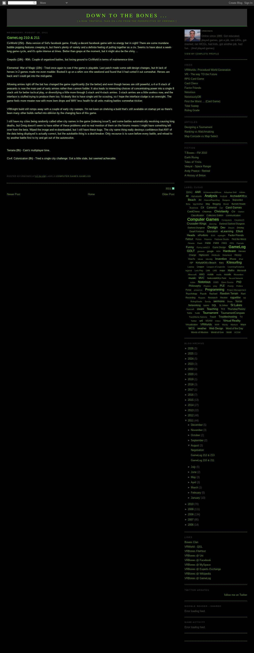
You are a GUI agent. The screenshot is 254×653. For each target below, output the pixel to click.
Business (194, 208)
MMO (202, 274)
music (192, 278)
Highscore (204, 255)
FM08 (208, 243)
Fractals (240, 243)
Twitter (194, 321)
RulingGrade (196, 301)
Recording (190, 297)
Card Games (234, 207)
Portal (188, 290)
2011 (191, 420)
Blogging (217, 204)
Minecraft (192, 274)
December (197, 424)
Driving (240, 227)
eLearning (227, 231)
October (196, 435)
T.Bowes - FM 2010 (196, 152)
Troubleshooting (228, 316)
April (194, 482)
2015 (191, 399)
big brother (198, 204)
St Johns (223, 305)
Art (200, 200)
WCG (192, 328)
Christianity (221, 211)
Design (213, 227)
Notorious (190, 92)
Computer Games (67, 176)
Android (223, 196)
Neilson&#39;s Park (216, 278)
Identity (209, 259)
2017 (191, 389)
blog (208, 204)
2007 (191, 519)
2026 (191, 348)
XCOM (237, 332)
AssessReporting (212, 200)
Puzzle (203, 293)
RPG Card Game (194, 78)
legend (189, 270)
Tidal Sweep (192, 105)
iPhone (233, 259)
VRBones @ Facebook (198, 560)
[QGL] (189, 192)
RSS (169, 188)
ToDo (189, 313)
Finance (208, 239)
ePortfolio (203, 235)
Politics (239, 286)
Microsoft (241, 270)
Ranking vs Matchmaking (199, 131)
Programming (214, 289)
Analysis (211, 196)
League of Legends (216, 267)
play (215, 286)
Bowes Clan (191, 542)
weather (201, 328)
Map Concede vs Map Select (201, 136)
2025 (191, 353)
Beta (188, 204)
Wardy (225, 325)
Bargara (226, 200)
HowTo (191, 259)
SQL (214, 305)
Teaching (212, 308)
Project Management (236, 290)
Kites (221, 263)
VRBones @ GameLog (198, 578)
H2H (218, 251)
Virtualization (192, 324)
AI (187, 196)
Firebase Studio (222, 239)
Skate (230, 301)
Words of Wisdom (199, 332)
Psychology (191, 293)
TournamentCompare (233, 312)
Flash (199, 243)
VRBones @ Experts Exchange (203, 569)
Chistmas (207, 211)
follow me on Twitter (235, 594)
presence (198, 290)
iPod (241, 259)
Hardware (229, 251)
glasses (200, 251)
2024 (191, 358)
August (195, 445)
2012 (191, 415)
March (195, 487)
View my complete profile (202, 54)
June (194, 472)
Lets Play (199, 270)
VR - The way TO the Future (201, 74)
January (196, 497)
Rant (243, 293)
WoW (229, 332)
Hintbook (216, 255)
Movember (238, 274)
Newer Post (13, 194)
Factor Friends (193, 87)
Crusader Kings (196, 223)
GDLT (191, 251)
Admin (242, 192)
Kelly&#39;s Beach (206, 262)
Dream (231, 228)
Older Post (168, 194)
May (194, 477)
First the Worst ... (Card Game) (202, 101)
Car (221, 208)
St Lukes (236, 305)
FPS (232, 243)
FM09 (216, 243)
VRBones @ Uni (194, 555)
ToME (197, 313)
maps (222, 270)
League (200, 266)
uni (201, 320)
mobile (210, 274)
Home (91, 194)
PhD (238, 282)
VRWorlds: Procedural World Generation (208, 69)
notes (192, 282)
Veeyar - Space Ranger (198, 166)
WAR (217, 325)
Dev (222, 227)
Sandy (208, 301)
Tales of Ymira (193, 161)
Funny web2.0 (203, 247)
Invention (221, 258)
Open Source (227, 282)
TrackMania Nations (198, 317)
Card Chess (191, 83)
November (197, 430)
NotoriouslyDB (193, 96)
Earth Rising (192, 157)
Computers (227, 220)
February (196, 492)
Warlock (234, 325)
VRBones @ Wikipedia (198, 573)
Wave (243, 324)
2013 (191, 410)
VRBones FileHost (195, 551)
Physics (207, 286)
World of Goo (217, 332)
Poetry (231, 286)
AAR (198, 192)
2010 (191, 504)
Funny (190, 247)
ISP (191, 263)
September (197, 440)
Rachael (213, 293)
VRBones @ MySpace (198, 564)
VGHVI (209, 321)
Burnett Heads (238, 204)
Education (212, 231)
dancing (212, 224)
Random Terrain (229, 293)
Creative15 (239, 220)
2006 (191, 524)
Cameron (212, 207)
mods (218, 274)
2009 (191, 509)
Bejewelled (238, 200)
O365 (215, 282)
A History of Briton (195, 175)
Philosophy (195, 285)
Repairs (201, 298)
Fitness (191, 243)
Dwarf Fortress (197, 231)
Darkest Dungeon (196, 227)
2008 (191, 514)
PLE (222, 285)
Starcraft (190, 309)
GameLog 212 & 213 (203, 455)
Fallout (189, 239)
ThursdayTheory (236, 309)
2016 (191, 394)
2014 (191, 405)
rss (244, 298)
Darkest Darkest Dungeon (232, 223)
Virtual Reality (232, 320)
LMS (215, 270)
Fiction (199, 239)
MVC (201, 278)
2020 (191, 374)
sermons (219, 301)
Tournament (210, 312)
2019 (191, 379)
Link (208, 270)
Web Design (216, 328)
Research (212, 297)
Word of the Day (234, 328)
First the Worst (239, 239)
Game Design (219, 247)
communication (233, 215)
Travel (213, 317)
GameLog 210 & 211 (23, 38)
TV (241, 317)
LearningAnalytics (236, 267)
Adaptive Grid (230, 192)
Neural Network (236, 278)
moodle (227, 274)
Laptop (191, 267)
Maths (231, 270)
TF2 (223, 309)
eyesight (221, 235)
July (193, 466)
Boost (226, 204)
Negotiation (197, 450)
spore (206, 305)
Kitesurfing (234, 262)
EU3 (213, 235)
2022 (191, 369)
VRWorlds (206, 324)
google (210, 251)
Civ (233, 211)
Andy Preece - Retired (197, 170)
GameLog (85, 176)
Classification (197, 215)
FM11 (224, 243)
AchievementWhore (212, 192)
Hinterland (227, 255)
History (238, 255)
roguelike (235, 297)
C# (202, 207)
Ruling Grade (192, 110)
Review (223, 297)
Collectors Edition (215, 215)
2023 (191, 363)
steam (200, 308)
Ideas (200, 259)
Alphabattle (196, 196)
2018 (191, 384)
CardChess (193, 211)
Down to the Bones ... (126, 15)
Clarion (241, 212)
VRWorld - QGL (193, 546)
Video (217, 321)
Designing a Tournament (198, 127)
